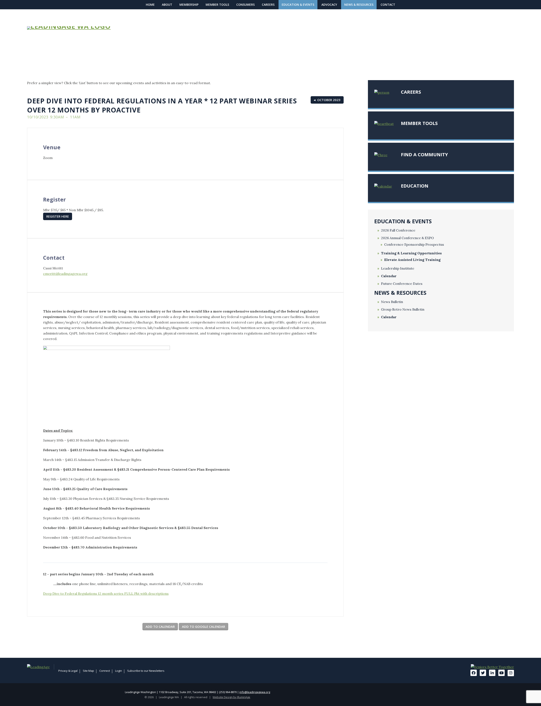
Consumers (245, 5)
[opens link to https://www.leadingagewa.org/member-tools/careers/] (441, 94)
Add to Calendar (160, 626)
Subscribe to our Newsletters (145, 671)
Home (150, 5)
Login (118, 671)
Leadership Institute (397, 268)
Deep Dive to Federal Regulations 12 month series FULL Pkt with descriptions (106, 593)
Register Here (57, 216)
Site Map (88, 671)
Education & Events (298, 5)
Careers (268, 5)
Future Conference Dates (401, 284)
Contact (388, 5)
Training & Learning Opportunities (411, 253)
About (167, 5)
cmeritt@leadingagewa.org (65, 273)
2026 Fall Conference (398, 230)
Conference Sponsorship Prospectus (414, 245)
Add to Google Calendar (203, 626)
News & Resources (358, 5)
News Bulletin (392, 302)
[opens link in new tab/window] (40, 667)
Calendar (388, 276)
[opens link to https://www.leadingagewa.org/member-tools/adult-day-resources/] (441, 125)
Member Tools (217, 5)
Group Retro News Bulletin (402, 309)
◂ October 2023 (327, 100)
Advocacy (329, 5)
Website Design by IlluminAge (231, 697)
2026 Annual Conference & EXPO (407, 238)
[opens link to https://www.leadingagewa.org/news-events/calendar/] (441, 188)
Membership (188, 5)
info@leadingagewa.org (254, 692)
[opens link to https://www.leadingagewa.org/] (81, 28)
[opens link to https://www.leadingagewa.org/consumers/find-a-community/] (441, 157)
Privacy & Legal (68, 671)
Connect (104, 671)
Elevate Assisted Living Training (412, 260)
